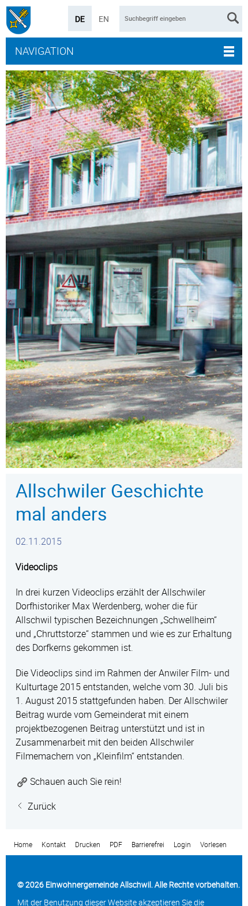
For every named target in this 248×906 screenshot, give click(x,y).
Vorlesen (213, 844)
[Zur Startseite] (18, 22)
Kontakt (54, 844)
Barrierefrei (147, 844)
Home (23, 844)
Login (182, 844)
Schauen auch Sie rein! (76, 781)
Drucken (87, 844)
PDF (116, 844)
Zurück (42, 806)
